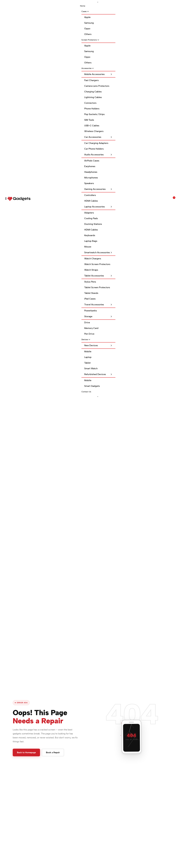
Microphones (91, 177)
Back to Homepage (26, 752)
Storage (88, 316)
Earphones (89, 166)
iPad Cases (90, 298)
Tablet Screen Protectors (97, 287)
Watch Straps (91, 270)
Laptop (87, 357)
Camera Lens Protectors (96, 86)
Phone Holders (91, 108)
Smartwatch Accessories (97, 252)
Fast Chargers (91, 80)
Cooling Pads (91, 218)
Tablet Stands (91, 293)
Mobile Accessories (94, 74)
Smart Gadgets (92, 386)
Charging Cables (93, 91)
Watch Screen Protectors (97, 264)
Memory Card (91, 328)
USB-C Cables (91, 125)
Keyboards (89, 235)
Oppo (87, 28)
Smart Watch (91, 368)
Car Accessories (92, 137)
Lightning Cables (93, 97)
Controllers (90, 195)
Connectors (90, 103)
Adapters (89, 212)
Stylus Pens (90, 281)
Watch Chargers (92, 258)
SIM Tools (89, 120)
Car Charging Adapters (96, 143)
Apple (87, 17)
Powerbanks (90, 310)
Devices (84, 339)
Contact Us (86, 392)
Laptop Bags (90, 241)
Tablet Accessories (94, 275)
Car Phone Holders (94, 148)
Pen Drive (89, 333)
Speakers (89, 183)
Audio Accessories (94, 154)
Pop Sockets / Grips (94, 114)
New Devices (91, 345)
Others (87, 34)
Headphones (90, 172)
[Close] (97, 396)
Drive (87, 322)
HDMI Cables (91, 200)
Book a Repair (53, 752)
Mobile (87, 351)
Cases (84, 11)
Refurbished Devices (95, 374)
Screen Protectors (89, 40)
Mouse (87, 246)
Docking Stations (93, 224)
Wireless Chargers (94, 131)
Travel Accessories (94, 304)
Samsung (89, 23)
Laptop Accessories (94, 206)
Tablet (87, 362)
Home (82, 6)
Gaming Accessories (95, 189)
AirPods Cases (91, 160)
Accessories (86, 68)
